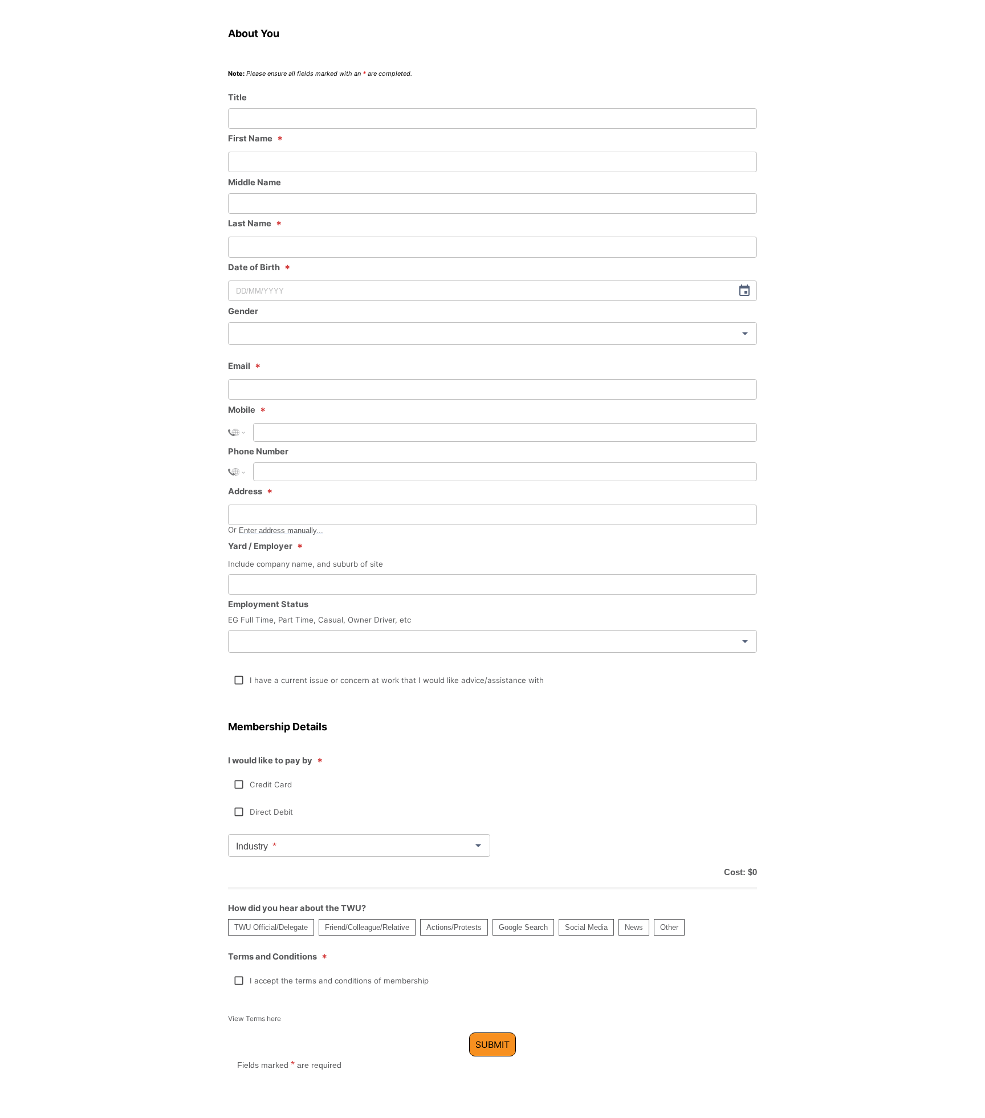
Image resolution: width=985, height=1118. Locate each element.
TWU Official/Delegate (271, 927)
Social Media (586, 927)
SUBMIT (492, 1044)
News (634, 927)
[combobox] (492, 334)
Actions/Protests (454, 927)
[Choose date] (744, 290)
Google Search (523, 927)
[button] (239, 680)
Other (669, 927)
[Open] (745, 334)
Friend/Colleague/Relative (367, 927)
